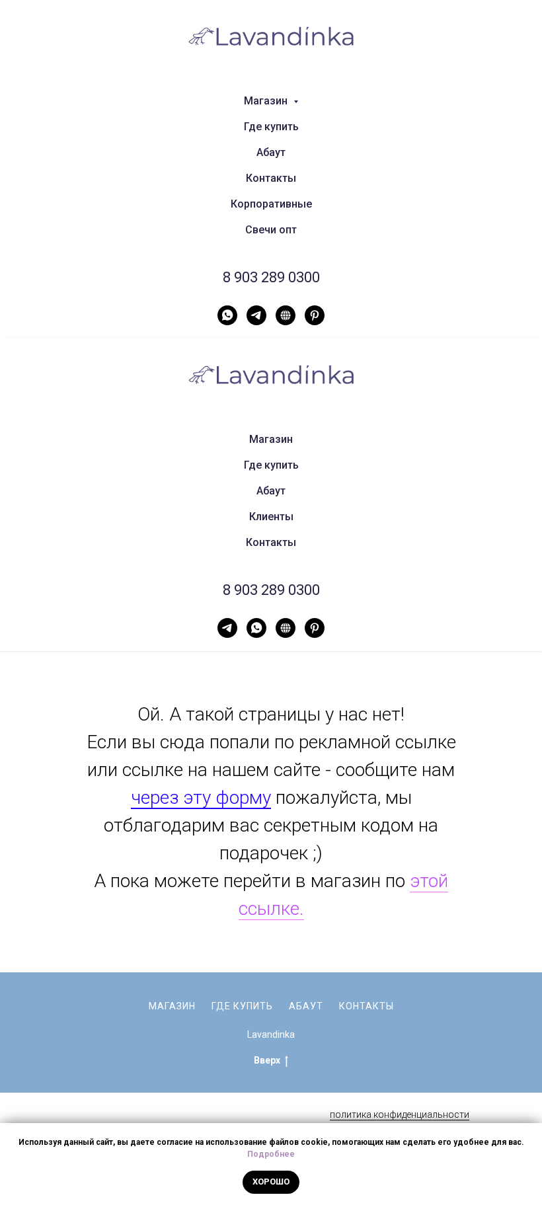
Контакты (271, 178)
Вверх (267, 1060)
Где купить (271, 126)
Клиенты (271, 516)
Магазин (271, 439)
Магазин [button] (267, 101)
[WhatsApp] (227, 315)
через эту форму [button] (201, 797)
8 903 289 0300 (271, 277)
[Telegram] (256, 315)
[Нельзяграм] (285, 315)
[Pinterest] (315, 315)
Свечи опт (271, 229)
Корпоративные (271, 204)
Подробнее (271, 1154)
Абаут (271, 152)
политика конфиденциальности (399, 1114)
